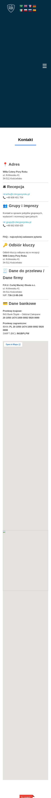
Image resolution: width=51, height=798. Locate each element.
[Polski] (26, 10)
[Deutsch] (34, 6)
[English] (26, 6)
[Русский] (30, 10)
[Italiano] (21, 10)
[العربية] (21, 6)
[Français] (30, 6)
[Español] (34, 10)
